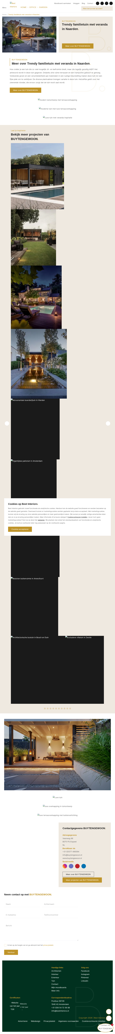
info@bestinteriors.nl (60, 1011)
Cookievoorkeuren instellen (93, 1021)
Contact (90, 3)
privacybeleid (48, 945)
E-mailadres (11, 915)
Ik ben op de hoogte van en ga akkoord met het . (31, 945)
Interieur (54, 974)
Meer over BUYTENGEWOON (77, 46)
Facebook (85, 971)
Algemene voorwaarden (68, 1021)
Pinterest (85, 977)
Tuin (53, 981)
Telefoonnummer (51, 915)
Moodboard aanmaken (62, 3)
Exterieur (55, 977)
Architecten (56, 971)
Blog (83, 3)
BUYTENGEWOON (69, 21)
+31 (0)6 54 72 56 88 (60, 1007)
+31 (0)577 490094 (71, 851)
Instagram (85, 974)
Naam (8, 904)
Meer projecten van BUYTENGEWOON (82, 880)
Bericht (9, 925)
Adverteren (23, 1021)
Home (4, 14)
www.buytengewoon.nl (72, 858)
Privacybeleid (49, 1021)
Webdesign (35, 1021)
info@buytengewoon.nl (72, 855)
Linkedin (84, 981)
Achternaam (49, 904)
